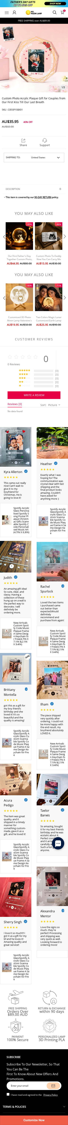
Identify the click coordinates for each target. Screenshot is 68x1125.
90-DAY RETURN (42, 197)
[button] (4, 244)
